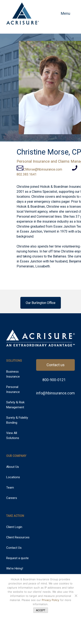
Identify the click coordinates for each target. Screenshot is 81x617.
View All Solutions (12, 435)
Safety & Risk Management (15, 404)
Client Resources (17, 537)
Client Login (14, 527)
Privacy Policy (51, 600)
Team (10, 487)
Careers (11, 498)
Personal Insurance (13, 389)
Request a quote (17, 558)
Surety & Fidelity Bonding (17, 420)
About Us (12, 467)
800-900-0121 (54, 380)
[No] (76, 596)
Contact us (56, 365)
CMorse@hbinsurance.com (42, 169)
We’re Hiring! (14, 568)
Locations (13, 477)
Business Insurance (13, 374)
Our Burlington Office (40, 303)
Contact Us (14, 548)
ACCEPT (40, 610)
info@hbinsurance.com (55, 393)
